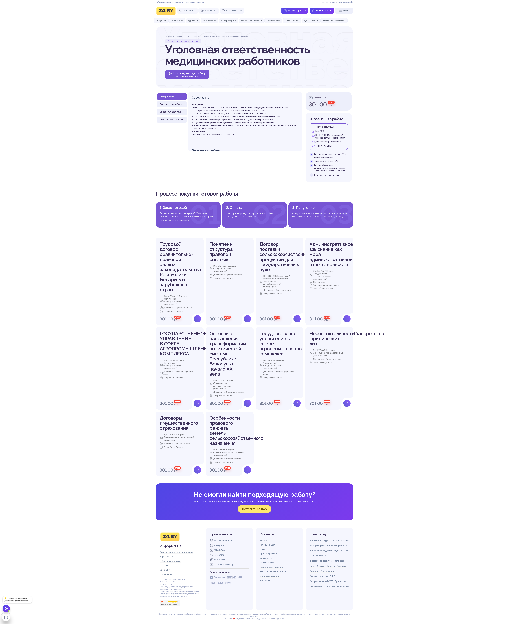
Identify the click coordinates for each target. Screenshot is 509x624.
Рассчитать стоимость (333, 21)
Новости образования (271, 567)
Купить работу (323, 10)
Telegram (219, 555)
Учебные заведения (270, 576)
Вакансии (165, 570)
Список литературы (170, 112)
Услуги (263, 540)
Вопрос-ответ (267, 562)
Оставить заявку (254, 509)
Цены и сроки (311, 21)
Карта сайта (166, 556)
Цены (263, 549)
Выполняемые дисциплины (274, 571)
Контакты (179, 2)
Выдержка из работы (171, 104)
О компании (166, 574)
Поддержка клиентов (194, 2)
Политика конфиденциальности (176, 552)
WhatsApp (219, 550)
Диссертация (273, 21)
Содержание (167, 96)
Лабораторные (228, 21)
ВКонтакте (219, 559)
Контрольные (209, 21)
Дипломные (177, 21)
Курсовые (193, 21)
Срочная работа (268, 553)
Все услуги (161, 21)
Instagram (219, 545)
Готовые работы (268, 545)
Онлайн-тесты (292, 21)
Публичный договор (164, 2)
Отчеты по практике (251, 21)
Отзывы (164, 565)
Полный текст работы (171, 119)
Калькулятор (266, 558)
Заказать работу (297, 10)
